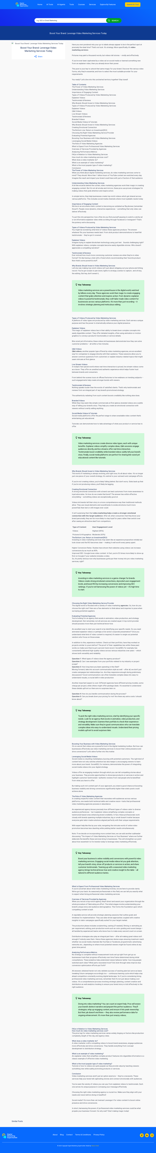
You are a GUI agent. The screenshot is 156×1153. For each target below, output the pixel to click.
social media (114, 61)
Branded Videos (78, 119)
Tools (71, 4)
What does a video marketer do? (85, 160)
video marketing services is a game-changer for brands (111, 578)
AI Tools (49, 4)
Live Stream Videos (79, 114)
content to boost (128, 1100)
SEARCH (114, 21)
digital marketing (96, 173)
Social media (77, 416)
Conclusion (76, 168)
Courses (81, 4)
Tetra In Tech (95, 1146)
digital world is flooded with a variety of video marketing (97, 605)
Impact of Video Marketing (95, 836)
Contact (69, 1135)
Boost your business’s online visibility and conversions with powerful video (109, 858)
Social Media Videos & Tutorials (84, 122)
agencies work (108, 293)
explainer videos (89, 330)
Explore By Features (108, 4)
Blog (62, 1135)
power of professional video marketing (106, 1108)
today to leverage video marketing (114, 842)
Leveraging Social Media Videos (84, 141)
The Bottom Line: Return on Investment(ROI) (89, 130)
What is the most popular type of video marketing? (92, 165)
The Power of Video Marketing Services (87, 87)
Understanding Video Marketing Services (88, 89)
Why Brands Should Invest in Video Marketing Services (93, 103)
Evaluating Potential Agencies (84, 135)
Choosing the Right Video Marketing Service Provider (93, 133)
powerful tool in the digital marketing (111, 746)
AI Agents (61, 4)
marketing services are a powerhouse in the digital (104, 290)
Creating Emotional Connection (84, 127)
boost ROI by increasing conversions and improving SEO (111, 584)
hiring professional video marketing (98, 894)
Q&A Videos (77, 111)
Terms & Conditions (83, 1135)
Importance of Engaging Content (85, 92)
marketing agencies (120, 351)
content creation (130, 982)
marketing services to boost (109, 749)
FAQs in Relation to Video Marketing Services (90, 154)
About (55, 1135)
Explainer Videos (78, 98)
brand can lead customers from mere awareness (121, 491)
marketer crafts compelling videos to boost (95, 1043)
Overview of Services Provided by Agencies (89, 149)
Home (39, 4)
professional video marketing (83, 979)
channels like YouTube (101, 942)
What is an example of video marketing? (88, 163)
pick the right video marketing (93, 716)
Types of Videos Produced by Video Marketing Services (94, 95)
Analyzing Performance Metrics (84, 152)
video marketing (112, 320)
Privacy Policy (98, 1135)
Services (92, 4)
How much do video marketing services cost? (90, 157)
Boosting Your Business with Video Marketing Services (93, 138)
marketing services (80, 50)
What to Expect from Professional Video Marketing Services (96, 146)
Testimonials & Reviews (81, 100)
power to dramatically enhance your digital (105, 323)
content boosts (107, 395)
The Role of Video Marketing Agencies (87, 144)
